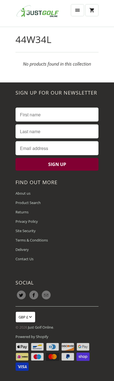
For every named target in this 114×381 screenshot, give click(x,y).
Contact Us (24, 258)
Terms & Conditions (31, 240)
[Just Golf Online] (37, 13)
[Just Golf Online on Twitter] (21, 295)
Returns (21, 212)
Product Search (28, 202)
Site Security (25, 230)
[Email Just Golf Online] (46, 295)
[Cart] (92, 10)
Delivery (22, 249)
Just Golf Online (40, 327)
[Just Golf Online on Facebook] (33, 295)
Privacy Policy (26, 221)
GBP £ (23, 317)
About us (22, 193)
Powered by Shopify (31, 336)
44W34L (33, 39)
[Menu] (77, 10)
